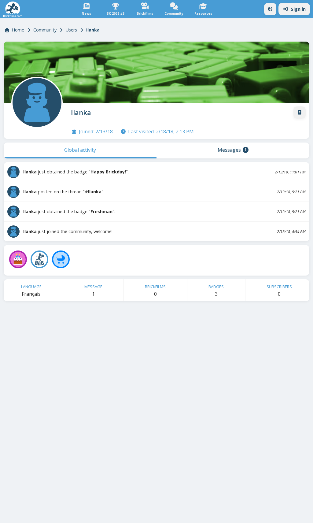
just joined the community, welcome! (67, 231)
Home (18, 30)
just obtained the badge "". (76, 172)
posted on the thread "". (63, 192)
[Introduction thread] (299, 112)
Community (45, 30)
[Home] (12, 9)
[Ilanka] (35, 101)
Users (71, 30)
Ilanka (81, 112)
